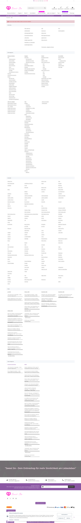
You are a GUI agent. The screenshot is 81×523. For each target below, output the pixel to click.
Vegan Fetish (43, 275)
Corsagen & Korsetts (12, 81)
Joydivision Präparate (62, 224)
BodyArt (26, 191)
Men (8, 57)
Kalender (60, 63)
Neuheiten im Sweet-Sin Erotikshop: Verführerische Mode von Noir (14, 338)
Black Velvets (60, 189)
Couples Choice (10, 199)
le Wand (59, 230)
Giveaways (26, 122)
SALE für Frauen (12, 94)
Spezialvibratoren (29, 164)
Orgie (59, 246)
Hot (25, 220)
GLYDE (42, 218)
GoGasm (59, 218)
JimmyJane (43, 224)
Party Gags (60, 67)
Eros (42, 205)
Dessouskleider (12, 83)
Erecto (26, 205)
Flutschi (9, 216)
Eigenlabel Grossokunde (29, 203)
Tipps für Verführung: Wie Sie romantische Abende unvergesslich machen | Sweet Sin (14, 348)
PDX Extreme (10, 250)
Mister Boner (43, 240)
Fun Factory (60, 216)
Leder (44, 67)
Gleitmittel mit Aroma (30, 60)
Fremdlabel (27, 216)
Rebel (9, 259)
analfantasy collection (29, 183)
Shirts (10, 67)
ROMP (42, 259)
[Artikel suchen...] (45, 8)
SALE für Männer (12, 65)
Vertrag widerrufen (40, 503)
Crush (26, 199)
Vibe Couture (60, 275)
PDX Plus (43, 250)
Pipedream (60, 253)
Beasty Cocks (43, 187)
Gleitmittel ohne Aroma (30, 62)
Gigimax (9, 218)
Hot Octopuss (43, 220)
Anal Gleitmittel (29, 59)
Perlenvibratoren (29, 162)
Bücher (59, 59)
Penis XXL (9, 253)
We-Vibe (9, 279)
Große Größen (11, 84)
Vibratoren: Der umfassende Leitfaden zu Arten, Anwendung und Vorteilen (48, 295)
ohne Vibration (28, 130)
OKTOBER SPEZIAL (11, 355)
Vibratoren (26, 151)
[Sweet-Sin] (14, 493)
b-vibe (26, 185)
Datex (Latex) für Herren (12, 104)
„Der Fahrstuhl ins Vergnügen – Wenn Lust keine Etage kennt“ (15, 295)
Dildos (26, 114)
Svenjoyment (60, 267)
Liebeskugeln (27, 125)
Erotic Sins (9, 207)
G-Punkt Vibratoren (29, 154)
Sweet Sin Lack (44, 269)
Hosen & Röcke (11, 60)
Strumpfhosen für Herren (13, 72)
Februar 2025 (27, 291)
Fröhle (42, 216)
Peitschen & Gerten (45, 84)
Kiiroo (59, 226)
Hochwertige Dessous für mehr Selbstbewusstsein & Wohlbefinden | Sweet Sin (14, 353)
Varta (9, 275)
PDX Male (26, 250)
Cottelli (9, 195)
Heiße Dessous (27, 317)
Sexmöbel (26, 143)
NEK (8, 244)
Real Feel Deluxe (44, 257)
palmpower (27, 248)
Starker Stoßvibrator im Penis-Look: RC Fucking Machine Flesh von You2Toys (15, 299)
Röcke (10, 92)
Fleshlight (60, 214)
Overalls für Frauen (12, 89)
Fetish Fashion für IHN (45, 62)
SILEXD (42, 263)
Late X (42, 230)
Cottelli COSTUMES (61, 195)
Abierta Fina (10, 181)
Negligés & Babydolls (13, 86)
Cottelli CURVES (10, 197)
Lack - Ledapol (10, 106)
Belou (9, 189)
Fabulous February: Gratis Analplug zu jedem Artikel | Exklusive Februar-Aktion (32, 303)
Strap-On (26, 146)
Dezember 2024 (44, 291)
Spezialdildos (28, 119)
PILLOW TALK (43, 253)
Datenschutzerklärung (26, 486)
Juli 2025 (9, 291)
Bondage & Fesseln (44, 57)
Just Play (43, 226)
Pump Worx (10, 257)
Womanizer (43, 279)
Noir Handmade (11, 246)
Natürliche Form (29, 117)
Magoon (9, 238)
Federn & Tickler (44, 60)
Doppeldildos (28, 116)
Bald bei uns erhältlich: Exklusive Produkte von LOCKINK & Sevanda (14, 329)
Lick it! (42, 232)
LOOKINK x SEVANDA (45, 81)
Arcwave (59, 183)
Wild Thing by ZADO (28, 279)
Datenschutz (16, 519)
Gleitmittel (26, 57)
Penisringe (26, 137)
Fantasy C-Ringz (27, 210)
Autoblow (9, 185)
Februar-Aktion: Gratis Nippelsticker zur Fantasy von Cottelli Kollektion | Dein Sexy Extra (32, 307)
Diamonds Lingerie (11, 201)
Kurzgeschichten (63, 60)
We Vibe (59, 277)
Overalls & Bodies (12, 62)
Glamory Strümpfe (45, 101)
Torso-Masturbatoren (30, 132)
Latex (44, 65)
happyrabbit (10, 220)
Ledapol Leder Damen (12, 108)
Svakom (42, 267)
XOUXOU (9, 281)
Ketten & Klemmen (44, 80)
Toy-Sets (26, 148)
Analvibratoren (28, 111)
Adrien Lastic (43, 181)
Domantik (43, 201)
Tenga (26, 271)
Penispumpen (27, 135)
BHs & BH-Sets (11, 78)
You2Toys (26, 281)
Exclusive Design (28, 121)
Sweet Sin (26, 269)
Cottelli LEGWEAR (28, 197)
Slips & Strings (11, 68)
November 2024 (61, 291)
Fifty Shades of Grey (45, 214)
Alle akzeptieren (64, 514)
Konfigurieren (61, 518)
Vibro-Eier (27, 169)
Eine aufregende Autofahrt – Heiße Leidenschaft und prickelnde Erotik (31, 295)
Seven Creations (61, 261)
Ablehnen (68, 518)
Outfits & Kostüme (12, 88)
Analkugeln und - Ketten (30, 108)
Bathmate (26, 187)
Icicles (9, 222)
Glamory (26, 218)
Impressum (11, 519)
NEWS (25, 364)
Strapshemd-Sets (12, 97)
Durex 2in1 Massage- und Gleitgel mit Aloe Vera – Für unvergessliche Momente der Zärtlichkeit (48, 304)
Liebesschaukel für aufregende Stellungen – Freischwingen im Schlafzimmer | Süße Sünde (47, 299)
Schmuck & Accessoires (12, 75)
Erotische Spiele (61, 62)
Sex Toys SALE (27, 141)
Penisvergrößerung (28, 138)
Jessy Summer (27, 224)
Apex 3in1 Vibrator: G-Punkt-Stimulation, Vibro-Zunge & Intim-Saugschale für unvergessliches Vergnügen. (15, 314)
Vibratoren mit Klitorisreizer (31, 167)
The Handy (10, 273)
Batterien (27, 172)
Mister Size (60, 240)
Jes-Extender (10, 224)
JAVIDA (59, 222)
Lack (43, 63)
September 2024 (28, 310)
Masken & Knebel (44, 83)
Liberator (26, 232)
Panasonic (43, 248)
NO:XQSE (43, 244)
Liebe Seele (60, 232)
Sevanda (43, 261)
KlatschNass (27, 230)
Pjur (42, 255)
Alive (59, 181)
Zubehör (26, 170)
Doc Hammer (27, 201)
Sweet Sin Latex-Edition (62, 269)
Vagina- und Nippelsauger (29, 149)
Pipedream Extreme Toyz (29, 255)
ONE (42, 246)
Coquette (60, 193)
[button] (7, 0)
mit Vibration (28, 129)
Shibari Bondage (11, 263)
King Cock (9, 228)
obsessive (26, 246)
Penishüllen (27, 133)
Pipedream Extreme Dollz (12, 255)
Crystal (42, 199)
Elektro (42, 59)
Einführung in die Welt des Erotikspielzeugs (29, 321)
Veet (25, 275)
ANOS (42, 183)
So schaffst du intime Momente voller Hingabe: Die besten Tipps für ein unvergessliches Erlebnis (65, 295)
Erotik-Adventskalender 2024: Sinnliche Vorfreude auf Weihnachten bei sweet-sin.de (15, 343)
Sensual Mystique (28, 261)
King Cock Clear (27, 228)
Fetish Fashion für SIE (45, 70)
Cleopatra (9, 193)
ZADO (59, 281)
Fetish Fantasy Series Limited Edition (31, 214)
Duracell (59, 201)
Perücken (9, 73)
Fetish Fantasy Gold (62, 212)
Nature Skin (60, 242)
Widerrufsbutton (11, 510)
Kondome (26, 63)
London (26, 234)
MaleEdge (26, 238)
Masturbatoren (27, 127)
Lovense (9, 236)
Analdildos (28, 104)
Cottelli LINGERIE (44, 197)
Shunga (26, 263)
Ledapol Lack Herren (11, 112)
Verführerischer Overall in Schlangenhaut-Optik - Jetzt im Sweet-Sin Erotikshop (15, 334)
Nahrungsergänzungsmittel (30, 68)
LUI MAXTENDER (28, 236)
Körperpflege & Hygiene (29, 65)
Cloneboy (26, 193)
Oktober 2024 (10, 310)
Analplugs (28, 109)
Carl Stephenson (61, 191)
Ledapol (9, 232)
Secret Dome (60, 259)
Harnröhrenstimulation (29, 124)
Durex (9, 203)
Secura (9, 261)
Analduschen (28, 106)
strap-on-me (43, 265)
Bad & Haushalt (61, 57)
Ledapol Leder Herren (12, 109)
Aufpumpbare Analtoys (30, 112)
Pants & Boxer (11, 63)
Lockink (9, 234)
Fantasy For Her (44, 210)
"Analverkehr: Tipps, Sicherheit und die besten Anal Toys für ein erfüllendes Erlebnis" (32, 314)
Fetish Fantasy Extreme (45, 212)
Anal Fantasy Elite (11, 183)
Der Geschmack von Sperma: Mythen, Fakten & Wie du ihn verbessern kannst (32, 299)
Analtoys (26, 103)
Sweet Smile (10, 271)
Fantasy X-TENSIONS (62, 210)
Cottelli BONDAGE (44, 195)
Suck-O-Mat (27, 267)
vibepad (26, 277)
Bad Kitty (60, 185)
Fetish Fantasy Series (11, 214)
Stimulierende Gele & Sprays (30, 73)
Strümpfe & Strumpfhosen (14, 99)
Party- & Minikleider (12, 91)
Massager (27, 156)
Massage (26, 67)
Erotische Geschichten (12, 364)
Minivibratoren (28, 157)
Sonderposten (44, 103)
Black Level (43, 189)
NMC (25, 244)
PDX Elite (60, 248)
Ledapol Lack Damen (11, 111)
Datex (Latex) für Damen (12, 103)
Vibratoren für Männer (30, 165)
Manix (9, 240)
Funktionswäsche (12, 59)
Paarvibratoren (28, 161)
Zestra (9, 283)
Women (9, 76)
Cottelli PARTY (60, 197)
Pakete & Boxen (61, 65)
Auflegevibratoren (29, 153)
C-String (42, 191)
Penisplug (26, 253)
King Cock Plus (61, 228)
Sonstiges (10, 70)
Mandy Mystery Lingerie (62, 238)
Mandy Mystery (44, 238)
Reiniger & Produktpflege (29, 70)
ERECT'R (9, 205)
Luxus (42, 236)
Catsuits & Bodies (12, 80)
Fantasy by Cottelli (61, 207)
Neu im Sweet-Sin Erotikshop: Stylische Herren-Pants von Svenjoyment (15, 325)
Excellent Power (44, 207)
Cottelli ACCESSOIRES (28, 195)
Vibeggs (9, 277)
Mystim (26, 242)
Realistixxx (60, 257)
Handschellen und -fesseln (46, 78)
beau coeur (60, 187)
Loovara (42, 234)
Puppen (26, 140)
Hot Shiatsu (60, 220)
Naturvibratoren (29, 159)
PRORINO (60, 255)
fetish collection (27, 212)
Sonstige (26, 265)
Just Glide (26, 226)
